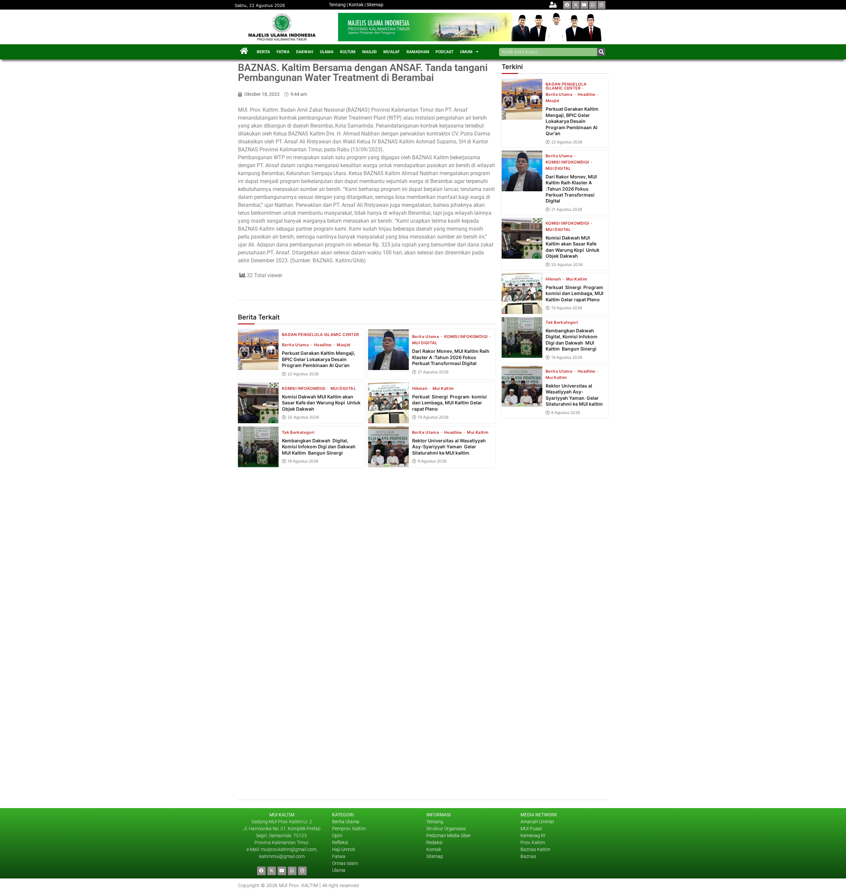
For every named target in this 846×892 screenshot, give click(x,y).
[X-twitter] (576, 5)
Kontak (356, 4)
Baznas (528, 856)
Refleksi (340, 842)
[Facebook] (567, 5)
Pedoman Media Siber (448, 835)
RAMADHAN (417, 52)
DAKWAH (304, 52)
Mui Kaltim (443, 388)
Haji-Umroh (343, 849)
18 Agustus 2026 (303, 461)
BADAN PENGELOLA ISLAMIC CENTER (320, 335)
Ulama (338, 870)
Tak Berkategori (298, 432)
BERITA (263, 52)
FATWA (283, 52)
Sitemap (374, 4)
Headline (323, 345)
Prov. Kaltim (532, 842)
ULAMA (326, 52)
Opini (337, 835)
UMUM (466, 52)
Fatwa (338, 856)
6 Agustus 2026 (432, 461)
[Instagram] (601, 5)
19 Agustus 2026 (433, 417)
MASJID (369, 52)
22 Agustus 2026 (303, 374)
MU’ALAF (391, 52)
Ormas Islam (345, 863)
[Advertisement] (555, 651)
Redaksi (434, 842)
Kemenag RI (532, 835)
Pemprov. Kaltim (348, 828)
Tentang (337, 4)
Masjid (343, 345)
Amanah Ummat (537, 821)
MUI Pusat (531, 828)
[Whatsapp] (593, 5)
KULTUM (348, 52)
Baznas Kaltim (535, 849)
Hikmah (420, 388)
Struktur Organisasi (446, 828)
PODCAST (444, 52)
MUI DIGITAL (425, 343)
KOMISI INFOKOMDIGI (466, 337)
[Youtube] (584, 5)
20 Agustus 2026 (303, 417)
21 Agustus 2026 (433, 372)
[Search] (601, 52)
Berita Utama (296, 345)
